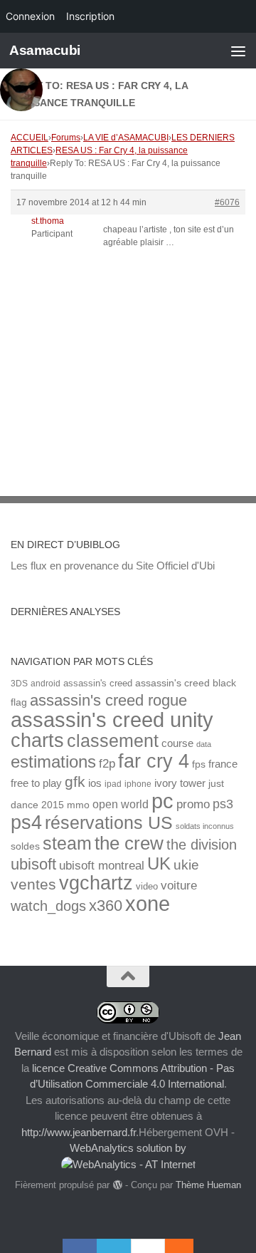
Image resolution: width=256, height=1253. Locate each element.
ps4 (26, 822)
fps (199, 764)
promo (193, 804)
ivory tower (180, 783)
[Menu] (238, 50)
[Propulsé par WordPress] (117, 1185)
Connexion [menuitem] (30, 16)
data (203, 744)
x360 (105, 905)
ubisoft (33, 864)
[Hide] (186, 1246)
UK (159, 863)
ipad (113, 783)
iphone (137, 783)
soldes (25, 846)
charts (37, 740)
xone (147, 903)
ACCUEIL (29, 138)
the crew (129, 843)
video (147, 886)
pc (162, 801)
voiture (179, 885)
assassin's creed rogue (108, 700)
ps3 (223, 804)
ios (95, 783)
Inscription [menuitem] (90, 16)
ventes (33, 884)
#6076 (227, 202)
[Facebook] (80, 1246)
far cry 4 (153, 761)
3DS (19, 683)
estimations (53, 762)
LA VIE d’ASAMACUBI (126, 138)
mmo (78, 805)
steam (67, 843)
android (45, 683)
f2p (107, 763)
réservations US (109, 822)
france (223, 764)
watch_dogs (48, 906)
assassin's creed (97, 683)
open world (120, 804)
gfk (75, 781)
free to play (36, 783)
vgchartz (96, 883)
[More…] (172, 1246)
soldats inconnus (205, 826)
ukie (186, 864)
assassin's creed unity (112, 719)
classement (113, 741)
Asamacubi (44, 50)
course (177, 743)
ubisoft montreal (101, 865)
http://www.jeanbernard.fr (78, 1132)
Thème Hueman (208, 1185)
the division (201, 844)
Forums (65, 138)
